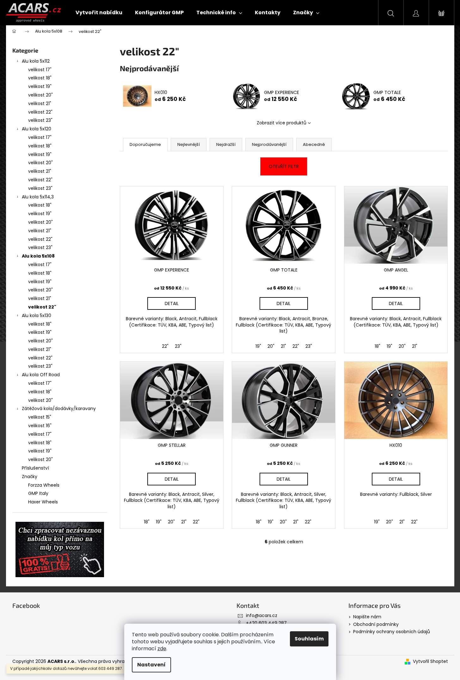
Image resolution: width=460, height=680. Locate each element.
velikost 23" (40, 120)
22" (165, 346)
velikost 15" (39, 417)
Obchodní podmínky (376, 624)
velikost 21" (39, 103)
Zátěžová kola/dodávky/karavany (59, 408)
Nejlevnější (188, 144)
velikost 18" (40, 78)
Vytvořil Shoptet (430, 661)
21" (283, 346)
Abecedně (314, 144)
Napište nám (367, 617)
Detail (172, 303)
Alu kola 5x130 (36, 315)
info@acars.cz (261, 615)
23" (178, 346)
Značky (29, 476)
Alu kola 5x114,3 (38, 197)
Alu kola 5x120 (36, 129)
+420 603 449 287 (266, 623)
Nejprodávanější (269, 144)
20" (270, 346)
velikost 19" (40, 86)
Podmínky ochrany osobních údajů (391, 631)
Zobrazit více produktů (281, 123)
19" (258, 346)
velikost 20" (40, 95)
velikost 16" (40, 425)
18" (377, 346)
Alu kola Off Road (41, 374)
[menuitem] (99, 12)
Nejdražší (226, 144)
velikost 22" (40, 112)
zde (161, 648)
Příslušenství (35, 468)
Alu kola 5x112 (36, 61)
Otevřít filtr (284, 166)
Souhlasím (309, 638)
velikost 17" (40, 69)
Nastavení (151, 664)
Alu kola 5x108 (38, 256)
